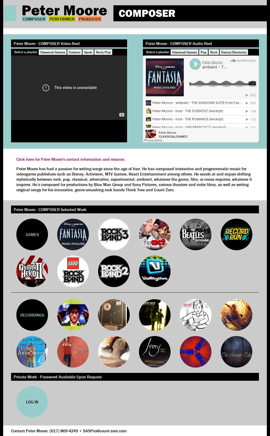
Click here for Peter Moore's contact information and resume (70, 159)
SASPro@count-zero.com (105, 430)
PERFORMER (62, 19)
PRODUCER (90, 19)
